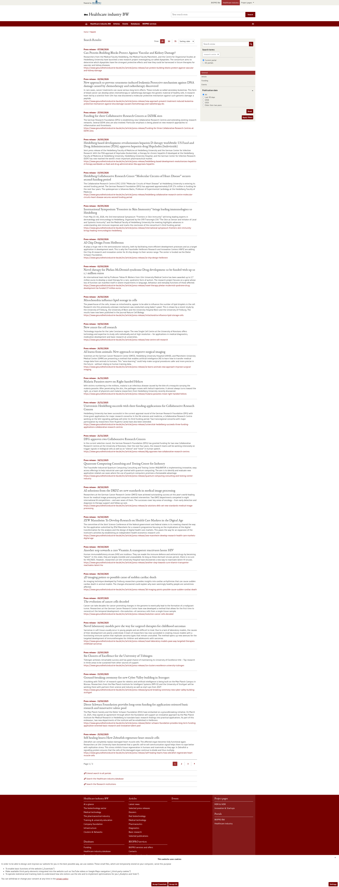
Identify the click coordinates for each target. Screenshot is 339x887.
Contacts (133, 851)
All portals (209, 63)
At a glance (89, 804)
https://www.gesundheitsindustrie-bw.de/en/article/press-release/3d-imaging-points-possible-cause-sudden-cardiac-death (140, 589)
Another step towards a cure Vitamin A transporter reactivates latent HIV (129, 550)
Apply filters (247, 117)
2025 (207, 102)
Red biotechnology (137, 816)
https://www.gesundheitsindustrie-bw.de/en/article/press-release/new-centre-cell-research (126, 339)
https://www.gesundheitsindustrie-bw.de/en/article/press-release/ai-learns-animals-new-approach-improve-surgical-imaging (137, 368)
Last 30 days (210, 97)
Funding (205, 80)
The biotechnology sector (95, 808)
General (205, 72)
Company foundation (93, 824)
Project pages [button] (246, 2)
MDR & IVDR (220, 804)
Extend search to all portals (98, 773)
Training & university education (98, 820)
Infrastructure (90, 828)
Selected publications (138, 836)
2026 (207, 100)
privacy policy (62, 878)
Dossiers (132, 812)
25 (163, 41)
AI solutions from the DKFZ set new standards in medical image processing (129, 490)
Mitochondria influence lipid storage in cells (110, 300)
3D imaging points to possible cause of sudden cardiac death (120, 577)
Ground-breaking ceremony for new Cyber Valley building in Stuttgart (127, 677)
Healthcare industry (230, 2)
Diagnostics (134, 828)
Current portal (210, 60)
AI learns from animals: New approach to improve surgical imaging (124, 352)
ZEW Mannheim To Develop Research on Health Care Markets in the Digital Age (133, 520)
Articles (116, 23)
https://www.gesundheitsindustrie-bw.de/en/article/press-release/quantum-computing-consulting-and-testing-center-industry (138, 477)
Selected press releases (139, 808)
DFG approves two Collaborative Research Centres (115, 439)
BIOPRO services (149, 23)
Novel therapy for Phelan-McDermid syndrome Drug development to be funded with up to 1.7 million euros (139, 271)
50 (169, 41)
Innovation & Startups (225, 808)
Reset (250, 111)
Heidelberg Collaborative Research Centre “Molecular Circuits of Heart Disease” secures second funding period (137, 178)
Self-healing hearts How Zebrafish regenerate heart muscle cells (121, 738)
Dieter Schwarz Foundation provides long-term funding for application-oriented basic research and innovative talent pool (136, 706)
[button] (251, 90)
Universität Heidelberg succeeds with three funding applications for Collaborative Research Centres (139, 408)
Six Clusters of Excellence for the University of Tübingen (118, 656)
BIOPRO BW (215, 2)
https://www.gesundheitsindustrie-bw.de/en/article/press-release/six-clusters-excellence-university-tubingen (134, 665)
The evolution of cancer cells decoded (106, 601)
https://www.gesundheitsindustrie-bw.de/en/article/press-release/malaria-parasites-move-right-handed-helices (135, 393)
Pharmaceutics (135, 824)
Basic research (135, 832)
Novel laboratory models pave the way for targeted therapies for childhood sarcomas (135, 626)
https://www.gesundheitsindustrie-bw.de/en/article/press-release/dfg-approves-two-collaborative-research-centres (136, 451)
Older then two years (213, 105)
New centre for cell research (100, 327)
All (206, 94)
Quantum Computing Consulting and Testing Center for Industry (124, 463)
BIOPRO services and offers (141, 847)
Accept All (173, 884)
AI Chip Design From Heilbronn (104, 243)
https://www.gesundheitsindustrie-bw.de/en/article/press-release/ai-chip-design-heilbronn (126, 257)
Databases (135, 23)
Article (204, 76)
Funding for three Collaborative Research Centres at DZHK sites (123, 116)
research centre (210, 54)
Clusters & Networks (93, 832)
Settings (333, 884)
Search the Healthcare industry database (105, 778)
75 (176, 41)
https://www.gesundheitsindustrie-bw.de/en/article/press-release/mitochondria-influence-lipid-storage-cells (134, 315)
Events (125, 23)
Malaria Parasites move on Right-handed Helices (113, 381)
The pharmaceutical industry (97, 816)
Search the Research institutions (101, 784)
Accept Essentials (159, 884)
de (253, 23)
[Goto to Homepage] (108, 14)
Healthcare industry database (97, 851)
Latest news (134, 804)
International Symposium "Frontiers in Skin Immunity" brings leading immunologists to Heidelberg (138, 211)
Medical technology (92, 812)
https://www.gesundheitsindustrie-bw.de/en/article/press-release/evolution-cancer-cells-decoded (128, 614)
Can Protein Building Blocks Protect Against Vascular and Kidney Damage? (130, 53)
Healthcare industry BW (100, 23)
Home (86, 32)
